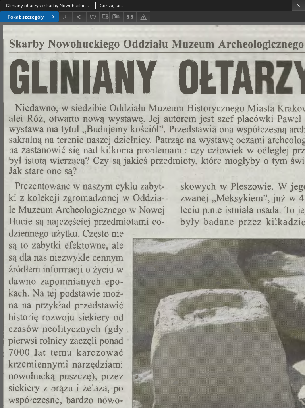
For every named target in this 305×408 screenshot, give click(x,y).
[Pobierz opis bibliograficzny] (116, 17)
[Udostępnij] (79, 16)
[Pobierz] (65, 16)
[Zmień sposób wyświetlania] (104, 16)
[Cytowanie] (130, 16)
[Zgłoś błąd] (143, 16)
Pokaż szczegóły (26, 16)
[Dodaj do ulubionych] (93, 16)
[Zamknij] (298, 5)
